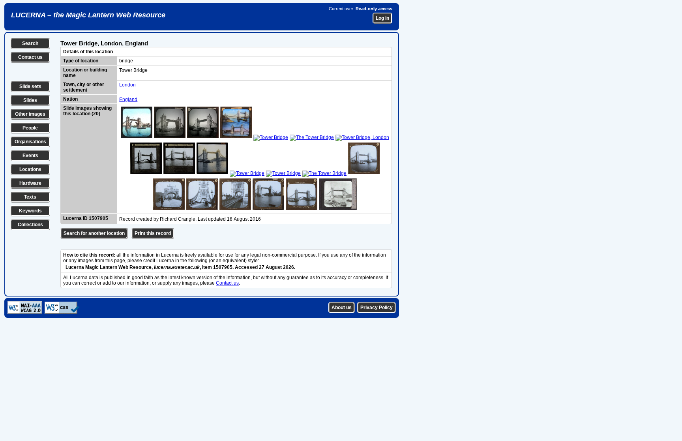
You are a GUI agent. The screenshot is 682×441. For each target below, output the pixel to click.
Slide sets (30, 86)
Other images (30, 114)
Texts (30, 197)
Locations (30, 169)
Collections (30, 224)
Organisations (30, 141)
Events (30, 155)
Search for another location (94, 233)
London (127, 85)
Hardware (30, 183)
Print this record (153, 233)
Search (30, 43)
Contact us (30, 57)
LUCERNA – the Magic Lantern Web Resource (88, 15)
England (128, 99)
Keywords (30, 211)
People (30, 128)
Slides (30, 100)
